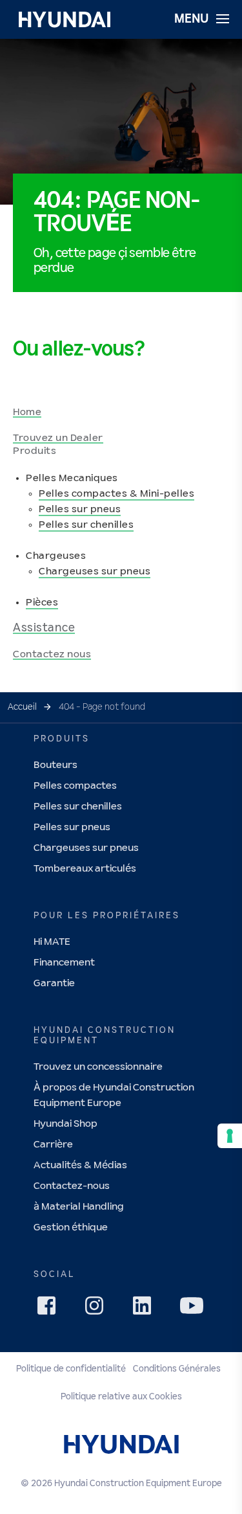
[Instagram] (98, 1309)
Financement (64, 962)
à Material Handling (79, 1206)
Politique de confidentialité (71, 1368)
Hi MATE (52, 941)
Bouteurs (55, 765)
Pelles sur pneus (80, 509)
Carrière (53, 1144)
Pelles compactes (75, 785)
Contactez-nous (72, 1186)
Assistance (44, 628)
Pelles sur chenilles (86, 524)
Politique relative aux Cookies (121, 1396)
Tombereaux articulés (85, 868)
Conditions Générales (177, 1368)
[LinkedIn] (146, 1309)
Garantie (54, 983)
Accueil (22, 707)
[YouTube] (193, 1307)
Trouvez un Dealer (58, 438)
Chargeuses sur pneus (94, 571)
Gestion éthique (71, 1227)
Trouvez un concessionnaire (98, 1066)
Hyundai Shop (65, 1123)
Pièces (42, 602)
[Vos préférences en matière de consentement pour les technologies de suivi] (229, 1136)
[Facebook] (50, 1309)
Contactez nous (52, 654)
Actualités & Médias (80, 1165)
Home (27, 412)
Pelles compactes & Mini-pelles (116, 493)
